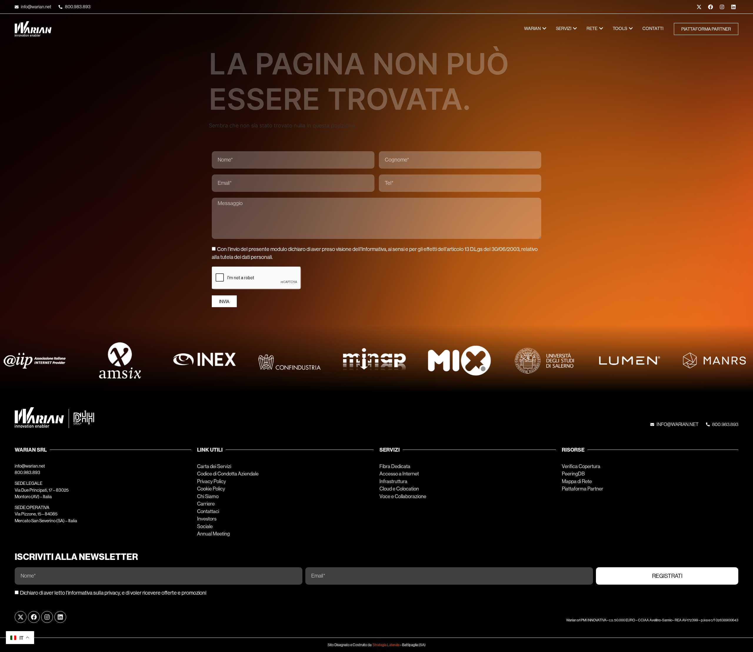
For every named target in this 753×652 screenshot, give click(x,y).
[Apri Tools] (631, 28)
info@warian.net (30, 465)
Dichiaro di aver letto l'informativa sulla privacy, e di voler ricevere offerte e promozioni (113, 593)
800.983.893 (27, 472)
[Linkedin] (733, 7)
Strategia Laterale (386, 645)
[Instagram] (722, 7)
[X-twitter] (699, 7)
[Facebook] (710, 7)
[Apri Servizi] (575, 28)
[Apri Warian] (544, 28)
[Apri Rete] (601, 28)
